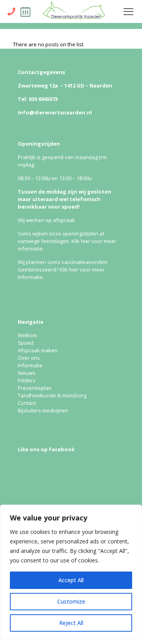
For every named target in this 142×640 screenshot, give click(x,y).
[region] (71, 572)
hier (85, 241)
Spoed (26, 342)
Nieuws (27, 372)
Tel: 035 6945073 (38, 99)
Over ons (29, 357)
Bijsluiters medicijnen (43, 410)
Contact (27, 402)
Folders (27, 380)
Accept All (71, 580)
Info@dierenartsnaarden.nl (55, 112)
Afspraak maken (38, 350)
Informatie (30, 365)
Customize (71, 601)
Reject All (71, 623)
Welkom (27, 335)
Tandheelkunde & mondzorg (52, 395)
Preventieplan (35, 387)
